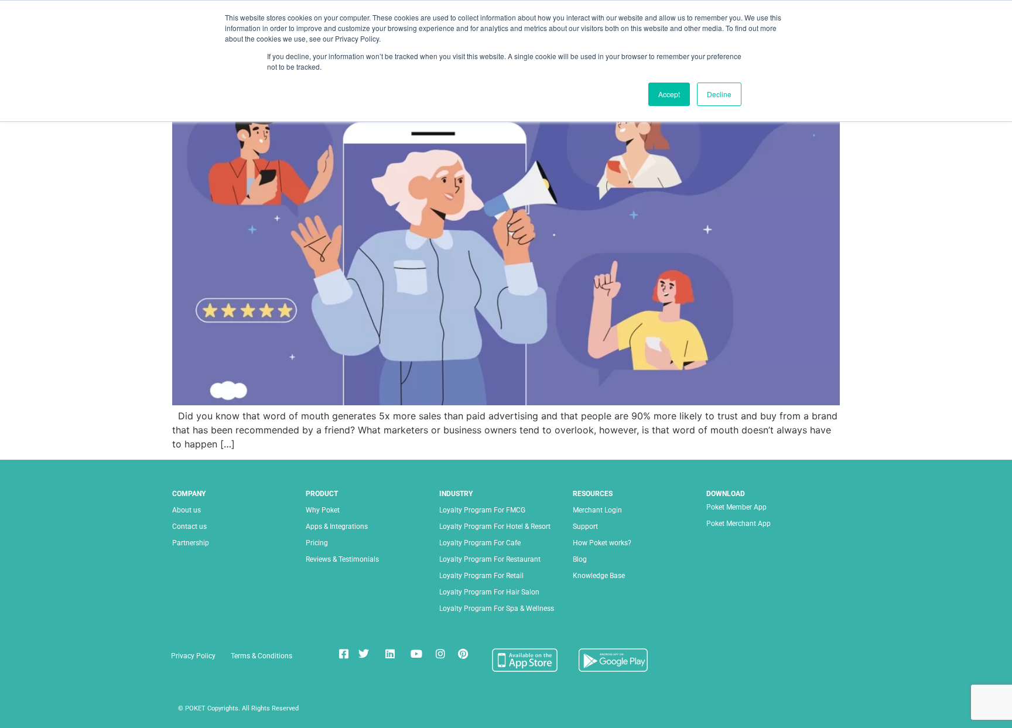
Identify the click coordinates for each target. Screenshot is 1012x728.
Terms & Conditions (261, 656)
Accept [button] (669, 94)
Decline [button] (719, 94)
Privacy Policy (193, 656)
